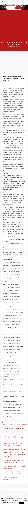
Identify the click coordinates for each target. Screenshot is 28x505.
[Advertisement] (14, 26)
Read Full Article (11, 416)
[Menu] (2, 1)
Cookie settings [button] (13, 502)
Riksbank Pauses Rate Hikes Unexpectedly (14, 428)
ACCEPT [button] (21, 502)
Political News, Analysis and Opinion (14, 43)
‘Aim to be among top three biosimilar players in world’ (14, 425)
